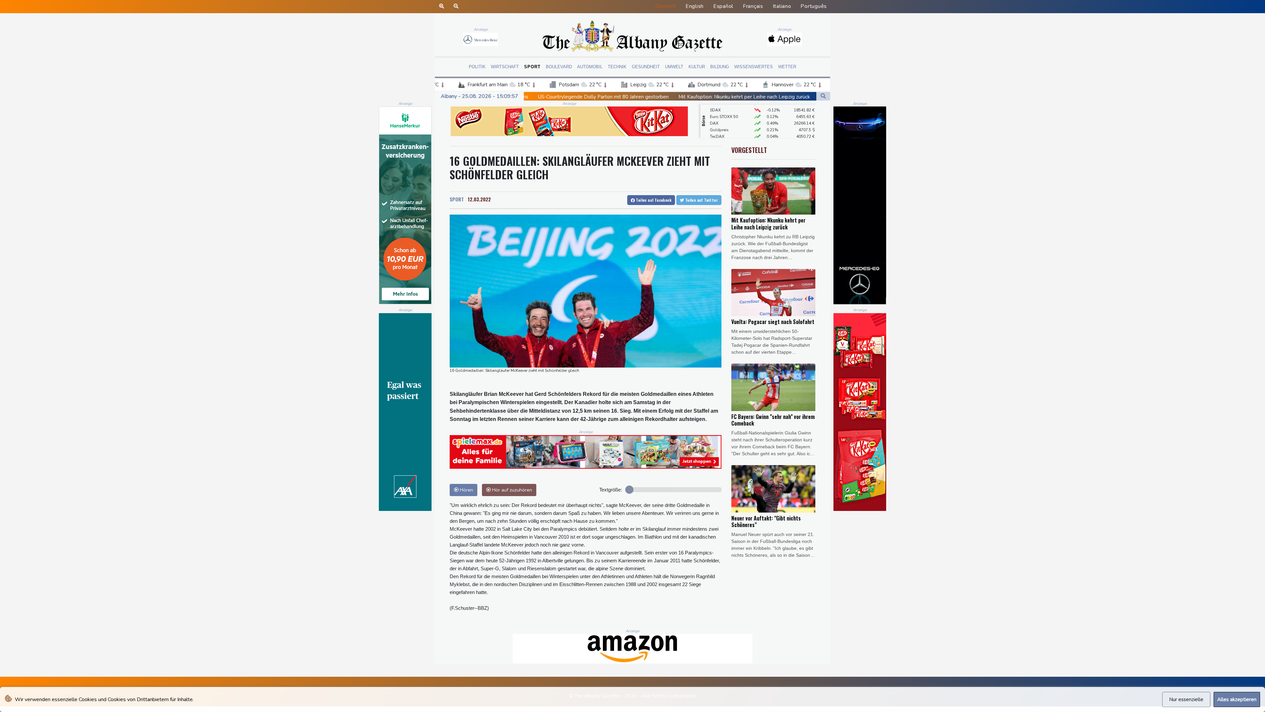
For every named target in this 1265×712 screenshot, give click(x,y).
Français (753, 6)
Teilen (653, 200)
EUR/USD (718, 125)
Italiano (782, 6)
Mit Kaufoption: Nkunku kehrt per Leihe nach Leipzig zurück (622, 97)
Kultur (697, 66)
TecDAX (717, 119)
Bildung (719, 66)
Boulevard (559, 66)
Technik (617, 66)
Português (814, 6)
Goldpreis (719, 112)
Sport (532, 66)
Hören (466, 490)
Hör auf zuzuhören (511, 490)
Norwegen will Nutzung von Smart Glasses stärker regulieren (766, 97)
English (695, 6)
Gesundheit (646, 66)
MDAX (716, 132)
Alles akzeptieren (1236, 699)
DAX (714, 105)
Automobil (590, 66)
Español (723, 6)
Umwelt (674, 66)
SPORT (457, 199)
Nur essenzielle (1186, 699)
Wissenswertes (753, 66)
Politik (477, 66)
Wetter (787, 66)
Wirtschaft (505, 66)
